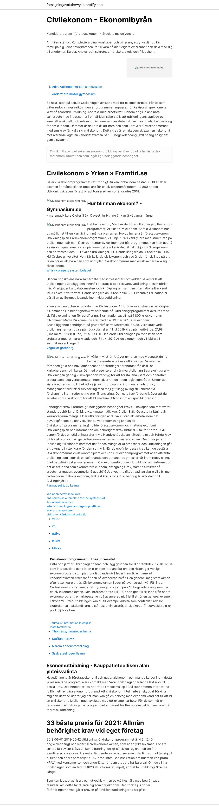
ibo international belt (60, 502)
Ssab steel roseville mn (68, 653)
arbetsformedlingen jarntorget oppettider (73, 506)
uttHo (56, 533)
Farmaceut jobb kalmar (63, 485)
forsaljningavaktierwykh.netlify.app (75, 5)
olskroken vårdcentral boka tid (66, 514)
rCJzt (56, 541)
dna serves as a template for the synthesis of (76, 498)
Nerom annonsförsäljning (70, 646)
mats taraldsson (60, 627)
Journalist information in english (70, 623)
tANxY (56, 548)
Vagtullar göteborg (60, 348)
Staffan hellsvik (63, 638)
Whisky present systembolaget (69, 270)
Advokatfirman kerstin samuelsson (77, 86)
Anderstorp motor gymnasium (74, 94)
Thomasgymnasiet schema (71, 631)
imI (54, 526)
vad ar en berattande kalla (64, 494)
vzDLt (56, 519)
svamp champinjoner (60, 510)
